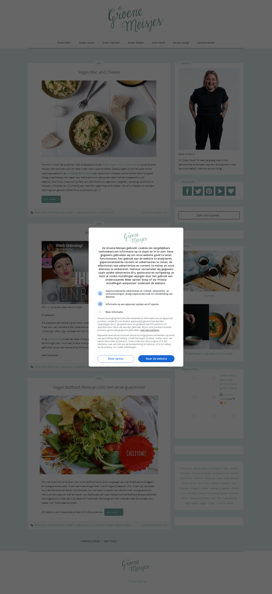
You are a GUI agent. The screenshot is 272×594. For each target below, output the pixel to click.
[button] (136, 312)
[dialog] (136, 297)
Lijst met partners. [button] (149, 330)
